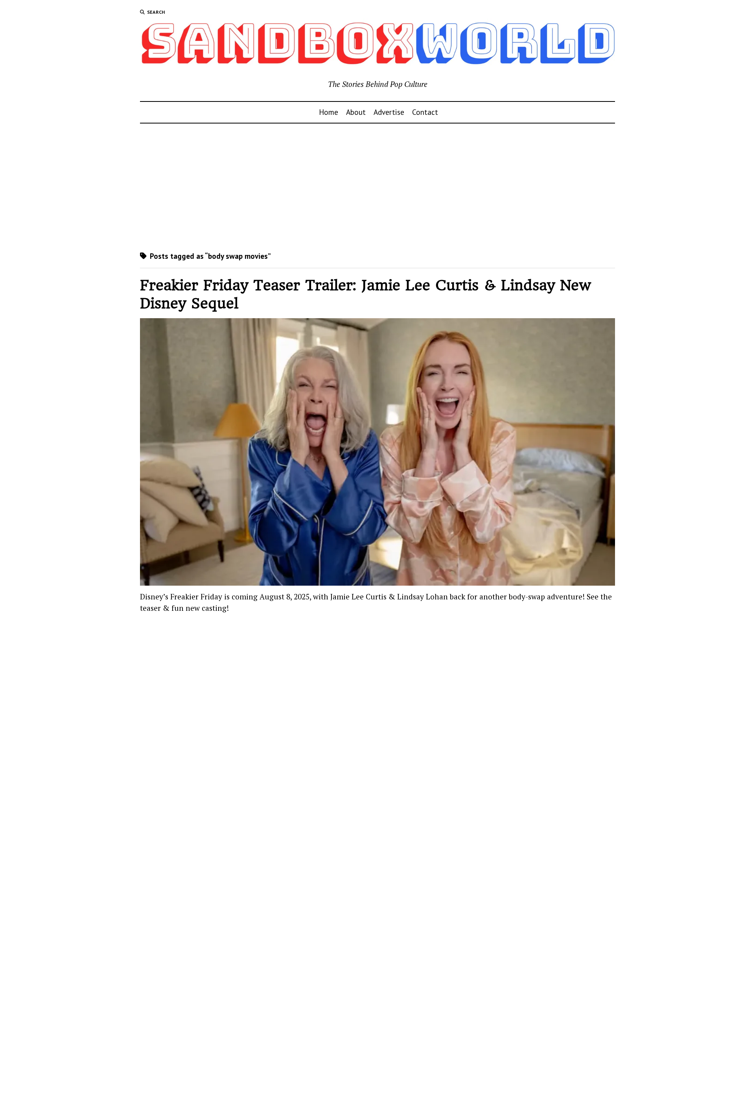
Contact (425, 112)
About (356, 112)
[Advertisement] (377, 187)
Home (328, 112)
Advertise (389, 112)
